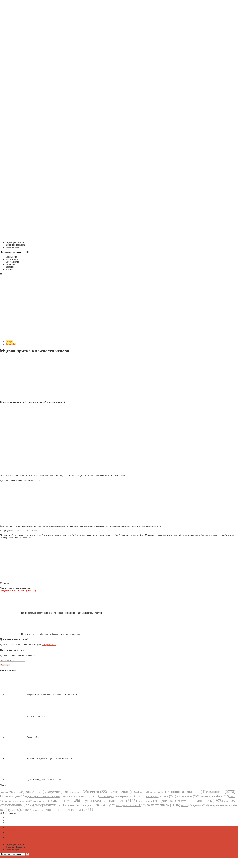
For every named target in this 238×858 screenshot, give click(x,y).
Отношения (125, 792)
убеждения (198, 805)
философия (20, 810)
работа (185, 800)
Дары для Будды (34, 737)
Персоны (155, 791)
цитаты (38, 810)
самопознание (17, 805)
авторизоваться (49, 644)
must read (6, 792)
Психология (11, 257)
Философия (11, 264)
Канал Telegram (13, 822)
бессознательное (47, 796)
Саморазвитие (12, 262)
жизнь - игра (188, 796)
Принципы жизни (183, 792)
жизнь (167, 796)
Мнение (9, 269)
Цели (31, 797)
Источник (4, 583)
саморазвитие (51, 805)
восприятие (129, 796)
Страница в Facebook (15, 817)
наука (91, 801)
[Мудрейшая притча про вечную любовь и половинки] (16, 694)
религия (229, 801)
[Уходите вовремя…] (16, 716)
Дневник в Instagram (15, 820)
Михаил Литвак (75, 792)
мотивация (42, 801)
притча (168, 801)
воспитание (106, 797)
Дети (16, 792)
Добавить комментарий (13, 357)
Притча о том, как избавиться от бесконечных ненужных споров (51, 634)
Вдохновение (12, 259)
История (9, 341)
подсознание (148, 801)
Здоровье (32, 792)
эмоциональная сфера (68, 809)
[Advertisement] (119, 379)
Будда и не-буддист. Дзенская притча (44, 779)
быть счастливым (79, 796)
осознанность (119, 800)
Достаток (10, 267)
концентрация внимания (18, 801)
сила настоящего (161, 805)
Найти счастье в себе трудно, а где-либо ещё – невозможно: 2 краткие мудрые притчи (61, 613)
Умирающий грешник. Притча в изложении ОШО (50, 758)
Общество (96, 791)
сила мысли (132, 805)
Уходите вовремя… (36, 716)
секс (119, 806)
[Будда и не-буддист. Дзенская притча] (16, 779)
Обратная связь (25, 813)
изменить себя (214, 796)
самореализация (83, 805)
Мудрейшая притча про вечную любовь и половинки (52, 694)
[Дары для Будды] (16, 737)
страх (184, 806)
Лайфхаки (56, 792)
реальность (208, 800)
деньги (152, 796)
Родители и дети (13, 796)
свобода (107, 805)
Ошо (143, 792)
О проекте (38, 813)
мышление (66, 800)
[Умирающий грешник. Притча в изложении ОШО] (16, 758)
